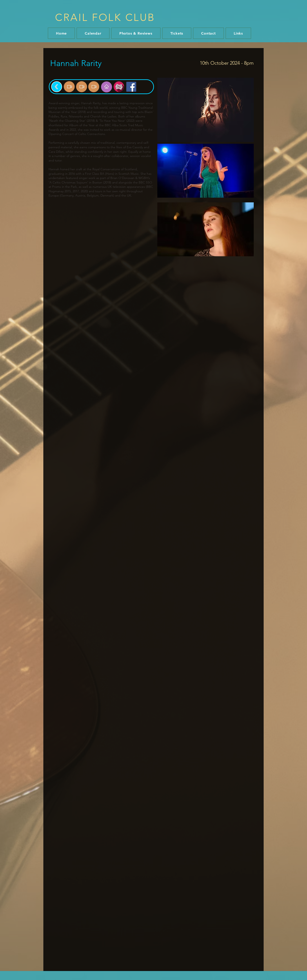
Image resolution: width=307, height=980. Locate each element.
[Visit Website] (106, 86)
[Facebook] (131, 87)
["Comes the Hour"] (69, 86)
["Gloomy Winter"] (82, 86)
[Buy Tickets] (118, 86)
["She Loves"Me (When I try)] (94, 86)
